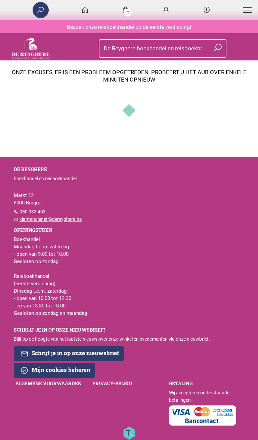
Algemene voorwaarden (48, 384)
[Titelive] (129, 433)
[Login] (166, 10)
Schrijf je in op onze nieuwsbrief (74, 353)
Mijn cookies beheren (60, 370)
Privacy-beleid (112, 384)
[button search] (217, 48)
